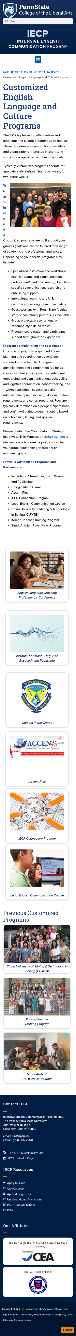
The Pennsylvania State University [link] (37, 1309)
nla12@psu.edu (54, 436)
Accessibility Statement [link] (32, 1314)
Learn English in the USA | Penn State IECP (30, 72)
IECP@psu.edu (21, 1136)
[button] (38, 59)
